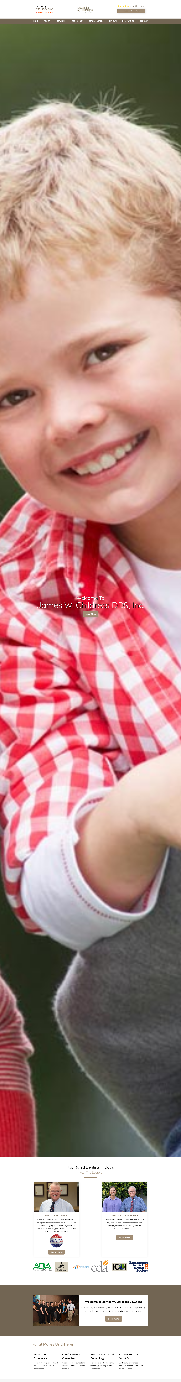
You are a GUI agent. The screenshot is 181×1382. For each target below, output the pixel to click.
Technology (77, 21)
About (47, 21)
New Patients (128, 21)
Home (35, 21)
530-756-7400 (44, 9)
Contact (144, 21)
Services (61, 21)
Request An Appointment (131, 11)
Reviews (113, 21)
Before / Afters (96, 21)
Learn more (56, 1252)
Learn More (90, 614)
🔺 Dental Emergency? (44, 12)
